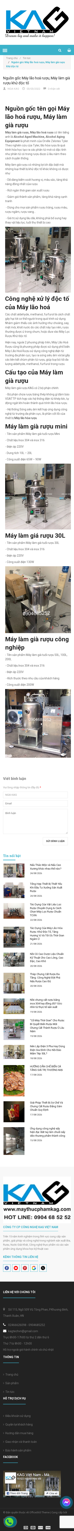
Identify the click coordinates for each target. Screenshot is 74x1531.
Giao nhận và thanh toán (20, 1441)
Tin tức (27, 58)
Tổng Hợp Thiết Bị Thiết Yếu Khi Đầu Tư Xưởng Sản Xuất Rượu (46, 887)
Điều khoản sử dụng (17, 1416)
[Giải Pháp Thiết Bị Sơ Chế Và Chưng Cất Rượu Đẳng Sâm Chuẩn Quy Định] (14, 1112)
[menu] (5, 50)
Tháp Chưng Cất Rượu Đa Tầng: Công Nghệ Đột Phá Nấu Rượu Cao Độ (45, 978)
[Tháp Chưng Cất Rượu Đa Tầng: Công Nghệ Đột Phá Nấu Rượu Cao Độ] (14, 983)
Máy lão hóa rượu (25, 418)
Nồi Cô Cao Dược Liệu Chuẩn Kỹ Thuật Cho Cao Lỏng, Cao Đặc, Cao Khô (47, 957)
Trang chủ (13, 58)
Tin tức (9, 1391)
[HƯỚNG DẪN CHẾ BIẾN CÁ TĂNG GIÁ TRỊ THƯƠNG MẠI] (14, 1081)
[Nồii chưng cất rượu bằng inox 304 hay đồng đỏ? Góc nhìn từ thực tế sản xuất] (14, 1006)
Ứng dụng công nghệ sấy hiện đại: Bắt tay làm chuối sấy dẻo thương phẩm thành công (47, 1132)
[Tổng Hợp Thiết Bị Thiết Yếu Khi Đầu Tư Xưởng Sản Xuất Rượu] (14, 890)
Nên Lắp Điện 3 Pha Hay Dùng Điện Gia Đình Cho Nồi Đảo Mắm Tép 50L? (47, 1050)
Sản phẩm (11, 1383)
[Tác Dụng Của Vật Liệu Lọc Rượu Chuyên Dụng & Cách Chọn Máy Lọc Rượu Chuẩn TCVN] (14, 911)
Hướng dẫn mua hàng (18, 1433)
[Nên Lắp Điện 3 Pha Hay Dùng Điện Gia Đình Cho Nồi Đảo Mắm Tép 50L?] (14, 1052)
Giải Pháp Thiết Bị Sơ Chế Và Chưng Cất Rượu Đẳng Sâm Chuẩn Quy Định (46, 1106)
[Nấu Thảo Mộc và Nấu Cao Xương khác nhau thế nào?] (14, 870)
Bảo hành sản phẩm (17, 1450)
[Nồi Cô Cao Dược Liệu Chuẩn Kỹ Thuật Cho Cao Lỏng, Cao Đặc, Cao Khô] (14, 959)
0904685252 (37, 1325)
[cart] (69, 50)
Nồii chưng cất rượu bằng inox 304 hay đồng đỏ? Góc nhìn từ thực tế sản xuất (46, 1003)
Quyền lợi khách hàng (18, 1424)
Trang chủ (11, 1374)
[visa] (37, 1527)
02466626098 (17, 1325)
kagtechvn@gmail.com (23, 1331)
